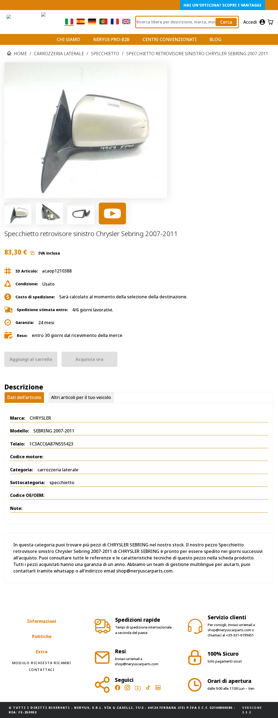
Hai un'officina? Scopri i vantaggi (222, 5)
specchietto (105, 54)
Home (20, 54)
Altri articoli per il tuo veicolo (81, 397)
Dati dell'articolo (24, 397)
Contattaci (42, 669)
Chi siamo (68, 39)
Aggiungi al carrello (31, 359)
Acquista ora (89, 359)
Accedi (250, 22)
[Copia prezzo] (32, 253)
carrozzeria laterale (59, 54)
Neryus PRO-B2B (111, 39)
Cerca (226, 22)
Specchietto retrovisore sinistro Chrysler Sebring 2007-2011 (197, 54)
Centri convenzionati (170, 39)
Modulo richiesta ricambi (41, 662)
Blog (215, 39)
